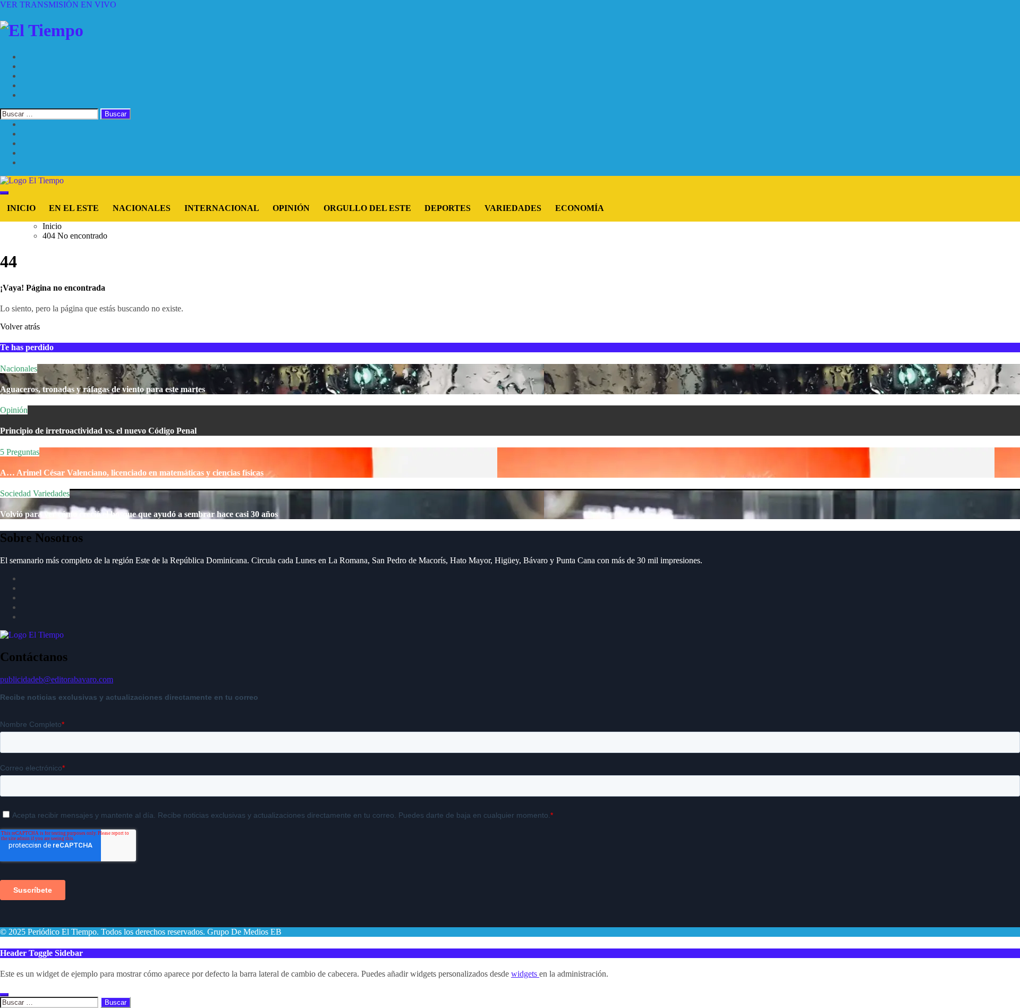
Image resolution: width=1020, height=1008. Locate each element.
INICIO (21, 208)
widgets (525, 973)
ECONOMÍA (579, 208)
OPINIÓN (291, 208)
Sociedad (16, 493)
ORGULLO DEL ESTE (367, 208)
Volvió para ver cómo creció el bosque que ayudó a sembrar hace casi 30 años (139, 514)
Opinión (14, 409)
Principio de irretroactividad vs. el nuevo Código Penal (98, 430)
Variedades (51, 493)
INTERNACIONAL (221, 208)
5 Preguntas (19, 451)
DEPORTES (447, 208)
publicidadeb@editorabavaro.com (56, 679)
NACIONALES (142, 208)
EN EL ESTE (74, 208)
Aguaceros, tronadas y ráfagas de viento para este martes (102, 389)
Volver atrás (20, 326)
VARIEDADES (512, 208)
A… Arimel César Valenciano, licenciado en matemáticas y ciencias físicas (132, 472)
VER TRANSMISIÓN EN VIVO (58, 4)
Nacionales (18, 368)
